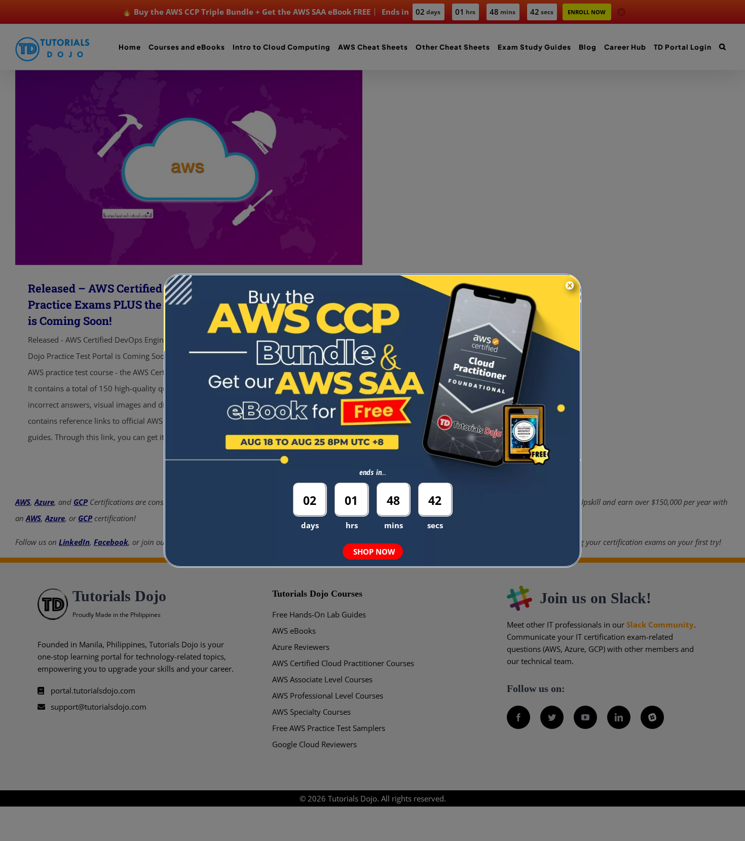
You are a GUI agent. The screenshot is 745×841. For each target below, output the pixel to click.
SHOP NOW (374, 551)
